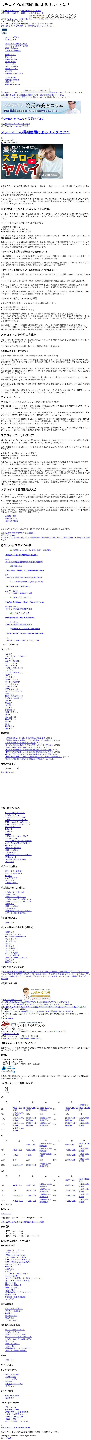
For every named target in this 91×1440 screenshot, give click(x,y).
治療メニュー (10, 55)
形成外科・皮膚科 (12, 698)
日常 (7, 700)
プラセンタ (9, 679)
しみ (7, 638)
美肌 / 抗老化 (18, 855)
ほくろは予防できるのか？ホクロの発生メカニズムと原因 (28, 754)
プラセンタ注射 (11, 682)
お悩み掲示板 (10, 77)
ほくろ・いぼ (10, 845)
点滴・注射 (9, 1360)
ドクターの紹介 (11, 1379)
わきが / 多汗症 (11, 878)
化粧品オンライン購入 (14, 73)
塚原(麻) (16, 1115)
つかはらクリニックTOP (10, 97)
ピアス (8, 675)
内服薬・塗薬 (10, 516)
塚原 (15, 1108)
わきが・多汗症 (11, 591)
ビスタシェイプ (11, 951)
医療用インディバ (12, 962)
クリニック (9, 663)
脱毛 (7, 559)
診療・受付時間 (26, 26)
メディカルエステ (12, 691)
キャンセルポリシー (48, 26)
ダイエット (9, 665)
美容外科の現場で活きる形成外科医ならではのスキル (26, 759)
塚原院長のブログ (12, 80)
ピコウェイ (9, 932)
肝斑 (12, 850)
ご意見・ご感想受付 (13, 51)
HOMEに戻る (10, 39)
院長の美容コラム (12, 1396)
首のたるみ (9, 880)
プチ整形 (8, 677)
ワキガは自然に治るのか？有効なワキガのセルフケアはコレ (24, 602)
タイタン (8, 944)
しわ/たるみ (16, 820)
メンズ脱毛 (9, 862)
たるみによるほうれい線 (29, 640)
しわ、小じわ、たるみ (14, 656)
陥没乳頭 (8, 726)
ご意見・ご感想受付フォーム (16, 1414)
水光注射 (8, 710)
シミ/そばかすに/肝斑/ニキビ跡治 (18, 841)
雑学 (7, 729)
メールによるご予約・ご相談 (16, 46)
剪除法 (17, 593)
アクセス (4, 26)
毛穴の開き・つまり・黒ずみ (16, 836)
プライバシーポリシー (14, 1417)
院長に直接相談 (11, 48)
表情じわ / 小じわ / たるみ (15, 817)
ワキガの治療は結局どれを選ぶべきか (17, 586)
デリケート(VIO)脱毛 (13, 873)
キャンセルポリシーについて (16, 1421)
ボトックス (9, 684)
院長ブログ (26, 97)
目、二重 (8, 717)
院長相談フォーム (12, 1410)
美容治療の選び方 (35, 562)
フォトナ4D (10, 948)
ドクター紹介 (10, 64)
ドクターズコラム (12, 668)
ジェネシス (9, 960)
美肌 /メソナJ (10, 857)
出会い (8, 693)
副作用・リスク (11, 519)
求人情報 (36, 26)
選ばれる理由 (10, 62)
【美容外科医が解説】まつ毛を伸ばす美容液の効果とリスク (29, 752)
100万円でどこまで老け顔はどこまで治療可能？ (21, 538)
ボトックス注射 (11, 953)
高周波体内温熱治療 (13, 848)
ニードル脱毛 (10, 562)
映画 (7, 703)
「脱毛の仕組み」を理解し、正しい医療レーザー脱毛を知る (24, 570)
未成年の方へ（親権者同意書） (17, 1412)
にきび (8, 834)
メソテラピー (10, 689)
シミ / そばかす (11, 838)
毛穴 (7, 707)
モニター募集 (10, 1419)
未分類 (8, 705)
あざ (18, 843)
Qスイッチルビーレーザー (15, 937)
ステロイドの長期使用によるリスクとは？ (35, 132)
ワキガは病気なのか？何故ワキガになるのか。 (20, 618)
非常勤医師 (84, 1105)
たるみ (15, 813)
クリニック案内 (11, 66)
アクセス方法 (10, 1377)
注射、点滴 (9, 712)
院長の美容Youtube (12, 84)
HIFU (18, 822)
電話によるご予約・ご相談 (16, 44)
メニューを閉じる (12, 37)
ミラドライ (9, 593)
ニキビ (8, 670)
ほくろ (8, 658)
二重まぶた (9, 831)
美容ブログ (9, 82)
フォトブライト (11, 939)
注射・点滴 (9, 922)
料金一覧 (8, 57)
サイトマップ (13, 26)
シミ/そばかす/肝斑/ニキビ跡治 (23, 1278)
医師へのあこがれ (12, 696)
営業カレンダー (11, 69)
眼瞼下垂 (8, 719)
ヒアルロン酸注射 (12, 672)
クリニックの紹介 (12, 1374)
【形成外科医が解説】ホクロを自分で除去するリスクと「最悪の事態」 (33, 757)
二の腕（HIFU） (11, 883)
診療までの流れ (11, 59)
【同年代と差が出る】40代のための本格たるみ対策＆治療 (24, 633)
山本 (20, 1108)
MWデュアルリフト (13, 827)
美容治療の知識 (11, 521)
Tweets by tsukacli (7, 772)
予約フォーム (10, 1407)
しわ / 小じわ (10, 852)
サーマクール (10, 941)
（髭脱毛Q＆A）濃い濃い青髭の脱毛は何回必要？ (21, 555)
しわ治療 (16, 640)
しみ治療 (8, 640)
